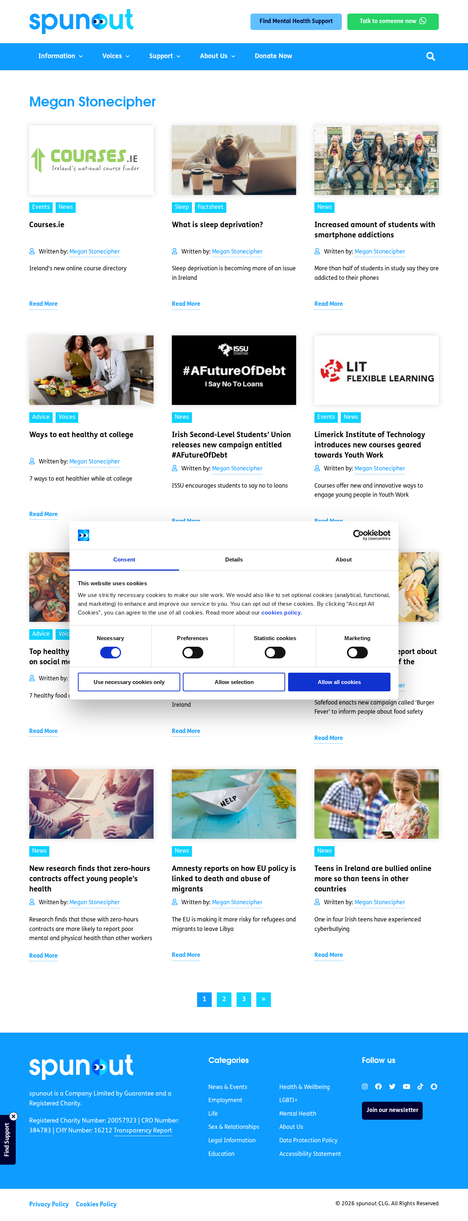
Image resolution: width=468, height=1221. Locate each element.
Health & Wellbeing (304, 1087)
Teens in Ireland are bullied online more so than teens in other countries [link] (372, 879)
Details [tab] (234, 559)
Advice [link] (41, 417)
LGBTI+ (288, 1101)
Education (221, 1154)
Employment (225, 1101)
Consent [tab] (124, 559)
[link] (81, 1067)
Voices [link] (66, 417)
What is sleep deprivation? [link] (217, 225)
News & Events (227, 1087)
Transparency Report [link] (143, 1131)
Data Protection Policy (308, 1141)
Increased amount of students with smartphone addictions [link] (374, 230)
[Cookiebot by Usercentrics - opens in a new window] (358, 535)
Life (213, 1114)
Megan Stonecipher (94, 252)
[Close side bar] (13, 1116)
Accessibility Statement (310, 1154)
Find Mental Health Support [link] (296, 22)
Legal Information (232, 1141)
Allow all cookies (339, 682)
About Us (214, 56)
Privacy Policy (49, 1205)
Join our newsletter (392, 1110)
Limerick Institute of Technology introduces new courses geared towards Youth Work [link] (369, 445)
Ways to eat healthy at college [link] (81, 435)
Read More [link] (43, 304)
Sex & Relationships (233, 1127)
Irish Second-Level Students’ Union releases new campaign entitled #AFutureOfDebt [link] (231, 445)
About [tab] (344, 559)
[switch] (192, 652)
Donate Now (273, 56)
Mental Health (297, 1114)
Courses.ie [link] (46, 225)
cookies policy (281, 612)
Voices (112, 56)
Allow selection (234, 682)
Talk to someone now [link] (388, 22)
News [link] (65, 207)
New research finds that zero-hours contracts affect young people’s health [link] (89, 879)
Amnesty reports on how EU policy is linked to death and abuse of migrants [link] (234, 879)
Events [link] (41, 207)
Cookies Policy (96, 1205)
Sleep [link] (182, 207)
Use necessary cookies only (129, 682)
